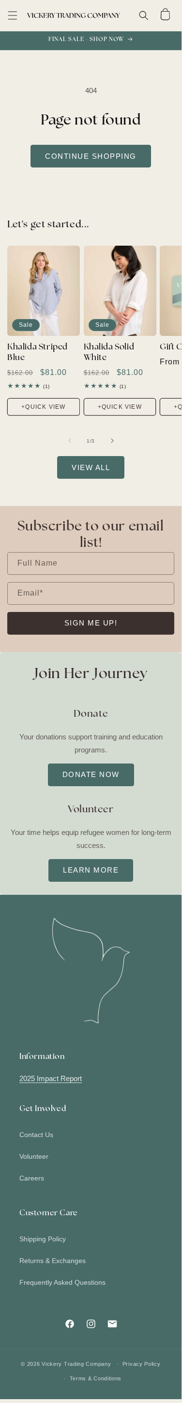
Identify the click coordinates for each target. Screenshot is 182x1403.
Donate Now (91, 774)
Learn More (91, 870)
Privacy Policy (141, 1364)
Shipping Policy (42, 1239)
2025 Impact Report (50, 1078)
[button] (12, 15)
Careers (31, 1178)
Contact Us (36, 1135)
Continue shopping (90, 156)
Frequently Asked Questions (62, 1282)
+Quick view (43, 406)
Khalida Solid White (109, 352)
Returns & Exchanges (52, 1260)
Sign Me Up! (91, 623)
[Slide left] (69, 440)
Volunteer (33, 1156)
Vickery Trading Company (76, 1363)
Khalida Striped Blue (37, 352)
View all (91, 467)
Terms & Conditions (96, 1378)
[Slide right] (112, 440)
